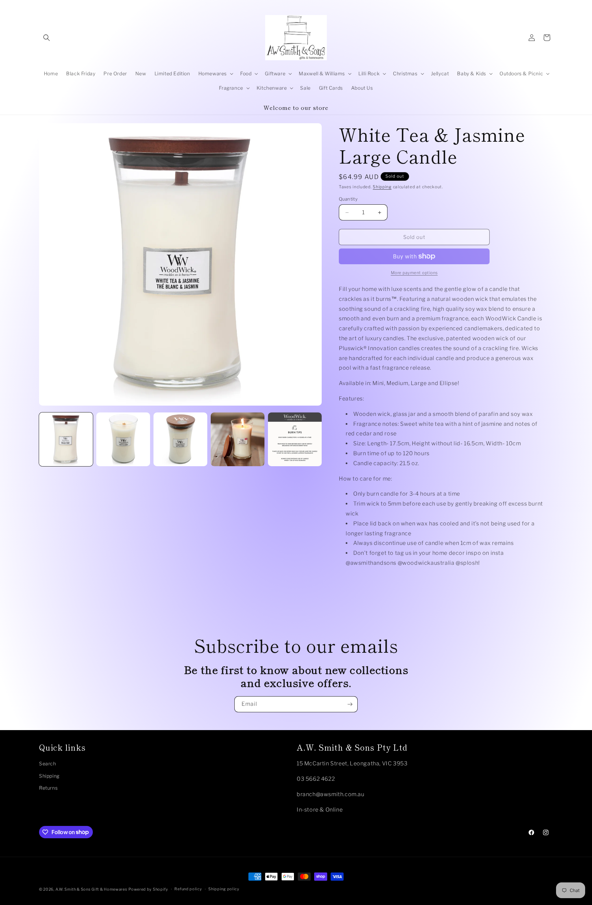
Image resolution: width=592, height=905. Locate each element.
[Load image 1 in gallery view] (66, 439)
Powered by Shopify (148, 889)
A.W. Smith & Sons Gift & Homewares (91, 889)
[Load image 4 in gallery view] (237, 439)
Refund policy (188, 889)
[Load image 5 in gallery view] (295, 439)
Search (47, 763)
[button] (46, 37)
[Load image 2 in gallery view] (123, 439)
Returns (48, 788)
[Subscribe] (349, 704)
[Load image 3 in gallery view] (180, 439)
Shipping (382, 186)
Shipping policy (223, 889)
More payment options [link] (414, 272)
